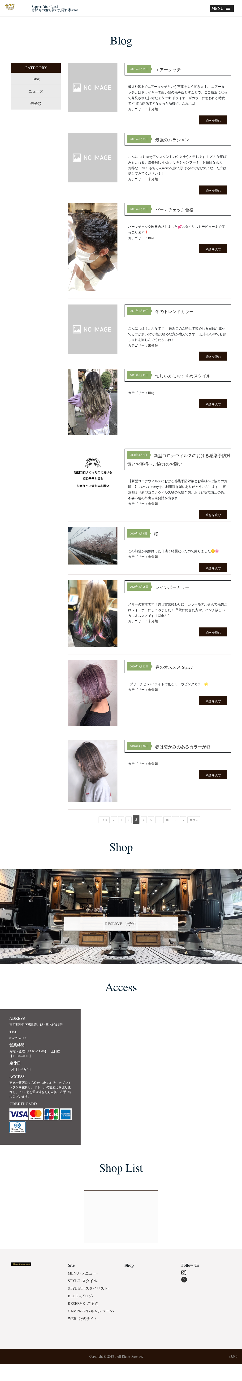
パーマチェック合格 (174, 209)
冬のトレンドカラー (174, 311)
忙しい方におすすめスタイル (183, 376)
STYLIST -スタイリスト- (88, 1288)
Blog (36, 78)
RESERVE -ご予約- (121, 923)
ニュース (35, 90)
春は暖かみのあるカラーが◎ (183, 747)
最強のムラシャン (172, 139)
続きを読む (213, 120)
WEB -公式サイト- (83, 1318)
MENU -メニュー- (83, 1273)
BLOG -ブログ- (80, 1295)
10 (167, 820)
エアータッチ (168, 69)
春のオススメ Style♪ (174, 667)
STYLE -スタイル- (83, 1280)
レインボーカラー (172, 587)
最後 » (194, 820)
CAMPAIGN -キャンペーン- (91, 1310)
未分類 (36, 103)
